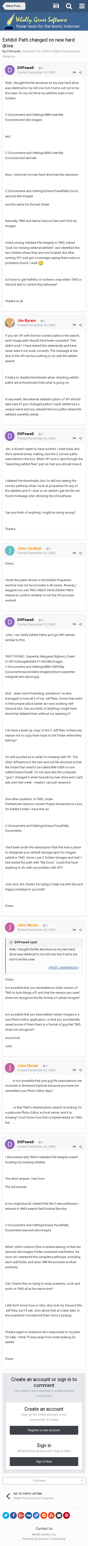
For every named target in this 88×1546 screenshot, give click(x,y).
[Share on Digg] (28, 1515)
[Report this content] (74, 72)
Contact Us (44, 1529)
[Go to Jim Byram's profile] (10, 323)
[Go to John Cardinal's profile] (10, 550)
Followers (39, 1480)
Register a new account (44, 1430)
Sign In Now (44, 1461)
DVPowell (13, 51)
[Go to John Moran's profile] (10, 927)
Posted (36, 72)
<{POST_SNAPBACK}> (63, 967)
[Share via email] (58, 1515)
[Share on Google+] (21, 1515)
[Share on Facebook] (13, 1515)
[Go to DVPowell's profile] (10, 70)
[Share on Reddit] (43, 1515)
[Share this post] (80, 72)
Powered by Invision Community (44, 1539)
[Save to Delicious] (36, 1515)
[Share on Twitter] (5, 1515)
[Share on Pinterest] (66, 1515)
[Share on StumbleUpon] (51, 1515)
